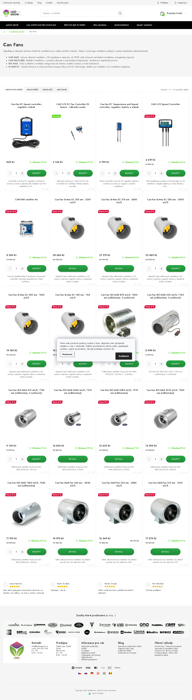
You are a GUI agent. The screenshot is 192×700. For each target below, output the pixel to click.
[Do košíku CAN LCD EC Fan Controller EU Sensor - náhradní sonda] (83, 173)
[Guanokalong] (115, 632)
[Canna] (141, 632)
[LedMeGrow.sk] (85, 673)
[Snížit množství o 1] (10, 173)
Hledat (120, 13)
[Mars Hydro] (76, 632)
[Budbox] (154, 632)
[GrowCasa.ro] (110, 673)
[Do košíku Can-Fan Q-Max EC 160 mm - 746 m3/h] (83, 363)
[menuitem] (13, 25)
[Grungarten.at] (98, 673)
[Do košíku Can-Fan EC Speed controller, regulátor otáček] (36, 173)
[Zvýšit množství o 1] (22, 173)
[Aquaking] (11, 625)
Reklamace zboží (88, 653)
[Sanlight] (24, 632)
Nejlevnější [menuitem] (32, 89)
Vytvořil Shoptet (97, 693)
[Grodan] (128, 632)
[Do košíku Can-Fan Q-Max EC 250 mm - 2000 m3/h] (175, 268)
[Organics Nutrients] (50, 632)
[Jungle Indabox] (89, 632)
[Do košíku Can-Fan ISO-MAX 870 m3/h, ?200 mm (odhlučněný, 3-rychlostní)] (129, 363)
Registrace (182, 2)
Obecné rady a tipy (126, 648)
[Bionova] (37, 625)
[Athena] (24, 625)
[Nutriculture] (63, 632)
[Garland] (63, 625)
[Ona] (141, 625)
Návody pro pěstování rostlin (129, 646)
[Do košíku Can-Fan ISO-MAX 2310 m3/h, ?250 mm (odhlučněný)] (175, 459)
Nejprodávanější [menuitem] (14, 89)
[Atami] (180, 632)
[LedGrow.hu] (104, 673)
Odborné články (124, 651)
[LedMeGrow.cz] (79, 673)
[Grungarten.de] (92, 673)
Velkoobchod (86, 657)
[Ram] (167, 625)
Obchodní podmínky (89, 646)
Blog (40, 2)
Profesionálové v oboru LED (166, 653)
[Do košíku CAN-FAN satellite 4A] (36, 268)
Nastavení (67, 354)
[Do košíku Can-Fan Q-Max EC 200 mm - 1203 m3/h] (36, 363)
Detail (73, 268)
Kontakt (49, 2)
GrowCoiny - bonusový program (168, 646)
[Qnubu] (37, 632)
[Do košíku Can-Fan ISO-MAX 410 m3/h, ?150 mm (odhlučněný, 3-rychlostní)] (36, 459)
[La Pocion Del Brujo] (115, 625)
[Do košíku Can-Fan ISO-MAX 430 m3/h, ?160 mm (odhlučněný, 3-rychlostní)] (175, 363)
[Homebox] (102, 632)
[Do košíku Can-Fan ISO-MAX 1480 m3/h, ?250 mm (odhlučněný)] (36, 551)
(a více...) (111, 615)
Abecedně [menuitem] (62, 89)
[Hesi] (89, 625)
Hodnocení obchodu (11, 2)
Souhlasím (124, 356)
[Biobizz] (167, 632)
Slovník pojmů (62, 2)
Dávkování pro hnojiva (127, 653)
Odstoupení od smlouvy (91, 655)
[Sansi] (180, 625)
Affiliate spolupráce (89, 659)
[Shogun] (11, 632)
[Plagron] (154, 625)
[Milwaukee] (128, 625)
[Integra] (102, 625)
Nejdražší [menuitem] (48, 89)
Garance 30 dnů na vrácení (166, 651)
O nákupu (29, 2)
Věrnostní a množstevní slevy (166, 648)
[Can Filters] (50, 625)
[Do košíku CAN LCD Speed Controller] (175, 173)
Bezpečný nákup (161, 655)
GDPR (84, 648)
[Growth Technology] (76, 625)
